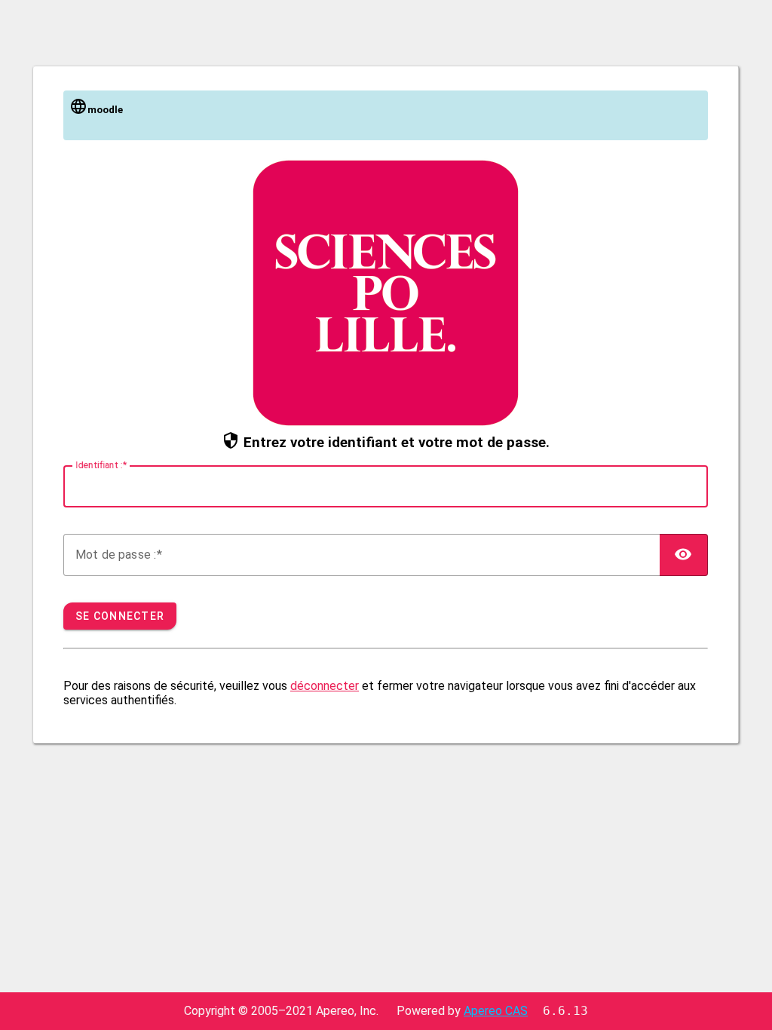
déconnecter (324, 686)
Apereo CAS (496, 1011)
